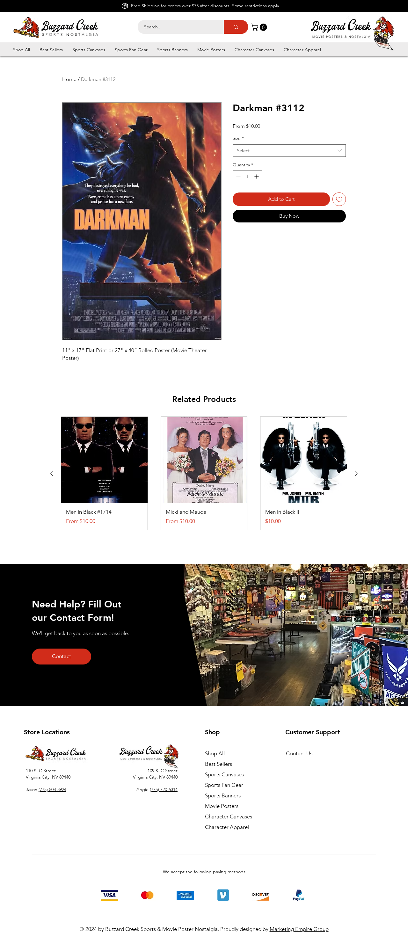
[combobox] (289, 150)
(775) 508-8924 (52, 789)
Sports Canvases (224, 774)
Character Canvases (228, 816)
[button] (260, 27)
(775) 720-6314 (164, 789)
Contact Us (299, 753)
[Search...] (236, 27)
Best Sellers (218, 764)
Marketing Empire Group (299, 929)
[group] (204, 473)
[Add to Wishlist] (339, 199)
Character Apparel (227, 827)
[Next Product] (356, 473)
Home (69, 79)
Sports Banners (223, 795)
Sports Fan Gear (224, 785)
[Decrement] (238, 176)
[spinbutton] (247, 176)
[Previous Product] (51, 473)
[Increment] (257, 176)
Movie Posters (221, 806)
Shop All (215, 753)
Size (238, 138)
